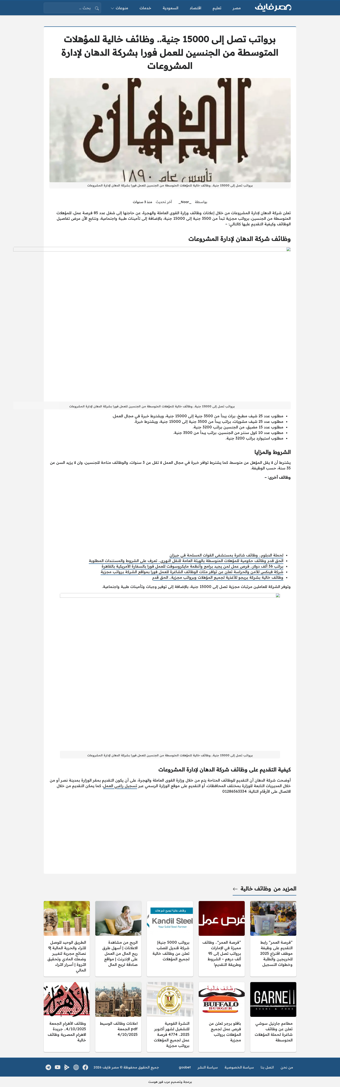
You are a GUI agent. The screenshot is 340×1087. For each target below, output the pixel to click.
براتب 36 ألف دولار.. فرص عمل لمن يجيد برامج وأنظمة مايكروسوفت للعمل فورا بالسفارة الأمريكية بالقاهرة (192, 566)
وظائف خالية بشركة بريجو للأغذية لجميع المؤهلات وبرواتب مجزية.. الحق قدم (217, 577)
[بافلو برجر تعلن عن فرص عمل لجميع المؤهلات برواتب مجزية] (222, 1017)
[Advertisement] (170, 516)
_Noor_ (185, 202)
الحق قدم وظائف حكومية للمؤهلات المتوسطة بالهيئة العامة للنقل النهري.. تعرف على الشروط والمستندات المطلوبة (186, 560)
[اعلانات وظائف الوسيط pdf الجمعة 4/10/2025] (118, 1017)
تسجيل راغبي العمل (120, 785)
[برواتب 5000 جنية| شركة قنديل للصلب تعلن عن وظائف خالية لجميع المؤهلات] (170, 939)
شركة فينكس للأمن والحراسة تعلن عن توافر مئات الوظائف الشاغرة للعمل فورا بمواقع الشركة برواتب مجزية (192, 571)
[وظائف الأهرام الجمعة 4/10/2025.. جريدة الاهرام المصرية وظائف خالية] (67, 1017)
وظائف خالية (256, 888)
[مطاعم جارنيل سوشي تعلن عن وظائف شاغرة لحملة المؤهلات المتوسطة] (273, 1017)
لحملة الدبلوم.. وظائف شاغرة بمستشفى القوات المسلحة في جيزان (226, 555)
